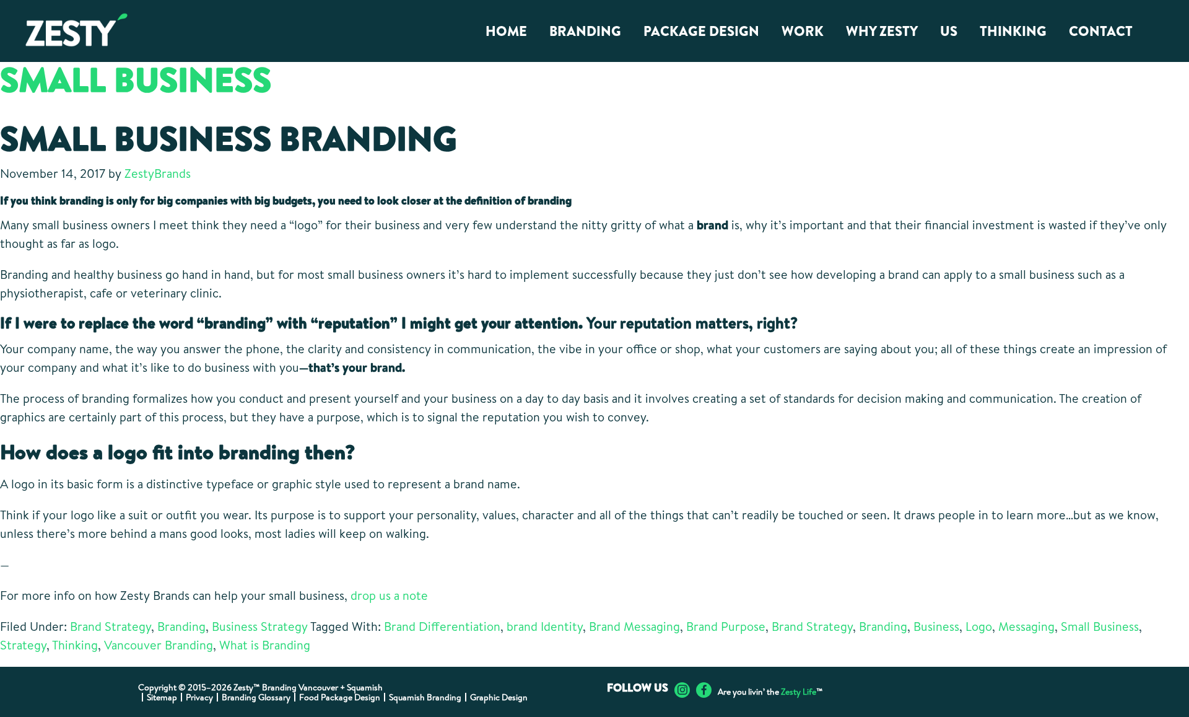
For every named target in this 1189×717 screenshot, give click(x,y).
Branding (181, 626)
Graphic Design (499, 697)
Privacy (199, 697)
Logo (978, 626)
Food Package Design (339, 697)
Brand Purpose (725, 626)
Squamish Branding (425, 697)
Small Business (1100, 626)
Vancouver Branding (158, 644)
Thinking (75, 644)
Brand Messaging (634, 626)
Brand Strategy (110, 626)
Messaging (1026, 626)
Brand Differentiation (442, 626)
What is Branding (264, 644)
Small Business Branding (228, 138)
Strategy (23, 644)
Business (936, 626)
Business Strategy (260, 626)
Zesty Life (798, 691)
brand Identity (545, 626)
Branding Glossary (256, 697)
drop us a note (389, 595)
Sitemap (162, 697)
